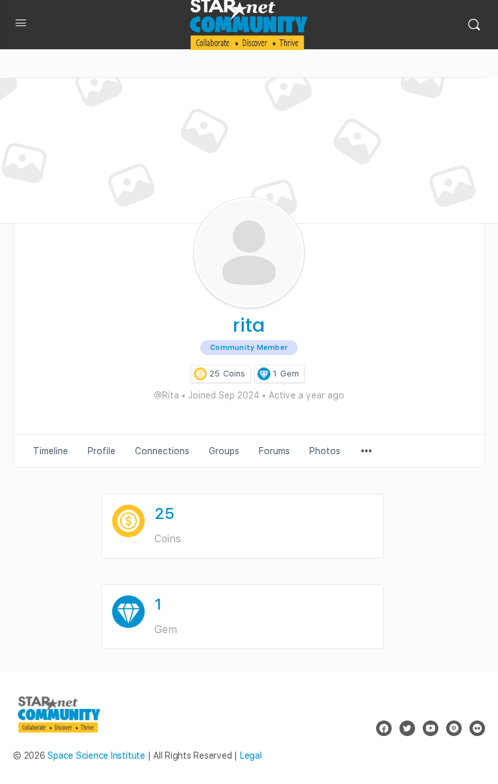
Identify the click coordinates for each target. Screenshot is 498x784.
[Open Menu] (21, 25)
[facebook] (384, 728)
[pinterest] (454, 728)
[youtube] (430, 728)
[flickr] (477, 728)
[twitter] (407, 728)
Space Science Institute (96, 755)
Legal (251, 755)
